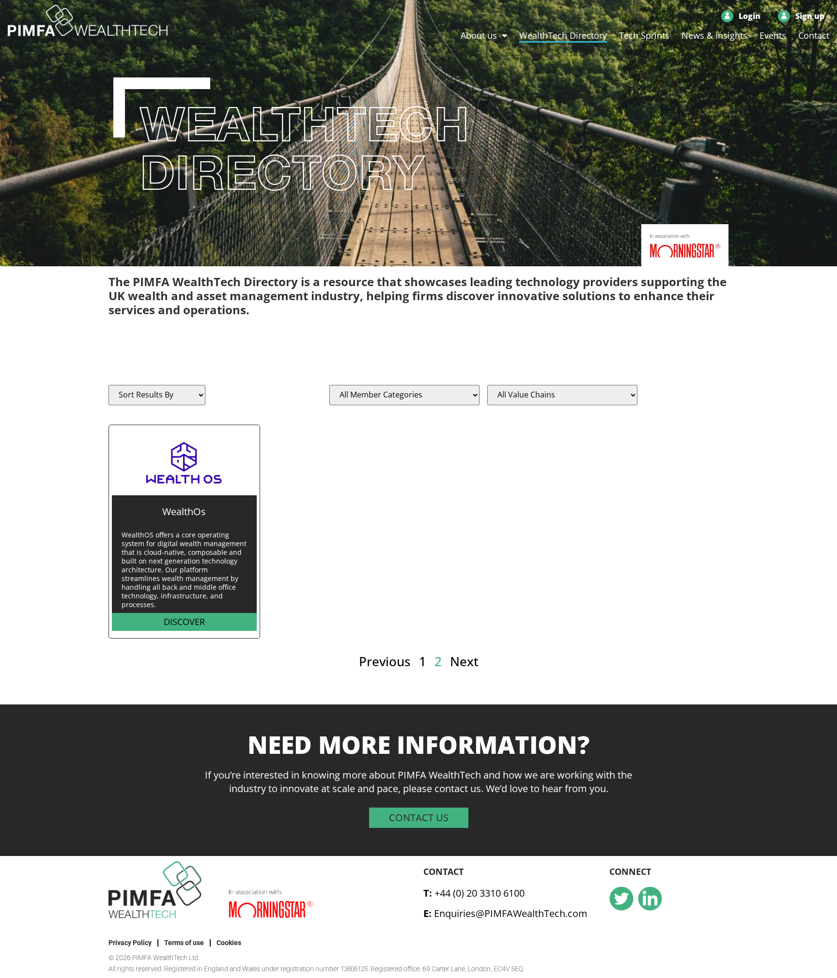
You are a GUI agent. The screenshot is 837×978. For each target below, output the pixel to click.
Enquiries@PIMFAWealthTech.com (511, 913)
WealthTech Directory (563, 35)
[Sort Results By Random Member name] (156, 395)
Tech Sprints (644, 35)
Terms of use (184, 943)
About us (479, 35)
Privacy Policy (130, 943)
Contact (813, 35)
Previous (385, 661)
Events (773, 35)
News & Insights (714, 35)
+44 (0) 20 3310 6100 (479, 893)
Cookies (229, 943)
